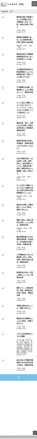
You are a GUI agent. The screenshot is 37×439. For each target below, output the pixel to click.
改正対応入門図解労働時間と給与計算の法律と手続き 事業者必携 (25, 362)
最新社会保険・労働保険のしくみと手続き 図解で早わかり (25, 207)
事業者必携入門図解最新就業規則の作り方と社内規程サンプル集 (25, 56)
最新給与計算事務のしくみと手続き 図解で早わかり (25, 321)
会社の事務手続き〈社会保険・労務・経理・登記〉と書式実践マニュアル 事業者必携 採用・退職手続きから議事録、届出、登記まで (25, 166)
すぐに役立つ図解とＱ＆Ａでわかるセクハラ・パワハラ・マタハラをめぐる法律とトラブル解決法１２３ (25, 107)
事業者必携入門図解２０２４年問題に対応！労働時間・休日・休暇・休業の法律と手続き (25, 22)
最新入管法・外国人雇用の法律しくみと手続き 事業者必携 (25, 222)
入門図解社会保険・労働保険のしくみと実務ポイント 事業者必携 (25, 89)
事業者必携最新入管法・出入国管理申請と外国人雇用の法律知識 (25, 39)
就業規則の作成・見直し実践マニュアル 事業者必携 (25, 274)
